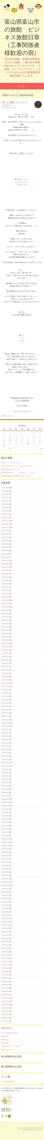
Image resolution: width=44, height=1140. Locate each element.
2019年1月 (4, 637)
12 (16, 438)
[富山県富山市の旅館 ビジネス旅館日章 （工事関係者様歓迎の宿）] (22, 9)
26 (16, 443)
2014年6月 (4, 819)
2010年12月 (5, 958)
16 (40, 438)
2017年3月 (4, 710)
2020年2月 (4, 594)
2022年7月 (4, 497)
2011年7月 (4, 935)
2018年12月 (5, 640)
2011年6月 (4, 938)
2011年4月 (4, 945)
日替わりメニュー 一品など (10, 1046)
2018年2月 (4, 673)
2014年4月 (4, 825)
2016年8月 (4, 733)
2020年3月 (4, 590)
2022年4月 (4, 507)
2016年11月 (5, 723)
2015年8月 (4, 773)
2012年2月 (4, 912)
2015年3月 (4, 789)
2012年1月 (4, 915)
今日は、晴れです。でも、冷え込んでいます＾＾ (17, 466)
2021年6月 (4, 541)
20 (22, 440)
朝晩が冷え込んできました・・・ (12, 469)
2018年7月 (4, 657)
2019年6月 (4, 620)
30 (40, 443)
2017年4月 (4, 706)
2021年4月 (4, 547)
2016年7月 (4, 736)
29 (34, 443)
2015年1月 (4, 796)
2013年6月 (4, 859)
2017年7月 (4, 696)
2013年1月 (4, 875)
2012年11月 (5, 882)
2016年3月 (4, 749)
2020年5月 (4, 584)
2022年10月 (5, 487)
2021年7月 (4, 537)
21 (28, 440)
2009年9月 (4, 1008)
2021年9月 (4, 531)
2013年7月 (4, 855)
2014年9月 (4, 809)
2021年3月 (4, 550)
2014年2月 (4, 832)
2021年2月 (4, 554)
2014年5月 (4, 822)
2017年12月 (5, 680)
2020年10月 (5, 567)
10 (4, 438)
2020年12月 (5, 560)
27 (22, 443)
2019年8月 (4, 613)
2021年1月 (4, 557)
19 (16, 440)
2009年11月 (5, 1001)
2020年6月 (4, 580)
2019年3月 (4, 630)
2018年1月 (4, 676)
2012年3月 (4, 908)
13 (22, 438)
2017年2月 (4, 713)
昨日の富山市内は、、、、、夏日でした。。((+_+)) (17, 472)
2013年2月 (4, 872)
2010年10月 (5, 965)
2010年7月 (4, 975)
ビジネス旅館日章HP (7, 1081)
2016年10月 (5, 726)
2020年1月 (4, 597)
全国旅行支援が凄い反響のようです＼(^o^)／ (16, 476)
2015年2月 (4, 792)
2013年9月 (4, 849)
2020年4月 (4, 587)
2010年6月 (4, 978)
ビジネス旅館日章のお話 (9, 1033)
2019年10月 (5, 607)
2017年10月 (5, 686)
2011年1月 (4, 955)
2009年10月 (5, 1005)
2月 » (41, 448)
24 (4, 443)
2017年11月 (5, 683)
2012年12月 (5, 879)
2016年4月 (4, 746)
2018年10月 (5, 647)
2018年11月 (5, 643)
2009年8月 (4, 1011)
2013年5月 (4, 862)
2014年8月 (4, 812)
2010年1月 (4, 995)
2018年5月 (4, 663)
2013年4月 (4, 865)
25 (10, 443)
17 (4, 440)
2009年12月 (5, 998)
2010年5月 (4, 981)
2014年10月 (5, 806)
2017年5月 (4, 703)
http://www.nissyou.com (22, 411)
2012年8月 (4, 892)
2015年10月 (5, 766)
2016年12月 (5, 719)
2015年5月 (4, 782)
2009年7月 (4, 1014)
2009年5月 (4, 1021)
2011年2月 (4, 951)
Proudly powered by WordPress (27, 1128)
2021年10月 (5, 527)
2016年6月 (4, 739)
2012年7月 (4, 895)
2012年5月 (4, 902)
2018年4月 (4, 666)
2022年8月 (4, 494)
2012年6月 (4, 898)
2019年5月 (4, 623)
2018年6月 (4, 660)
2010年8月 (4, 971)
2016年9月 (4, 729)
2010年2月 (4, 991)
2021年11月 (5, 524)
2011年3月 (4, 948)
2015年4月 (4, 786)
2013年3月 (4, 869)
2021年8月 (4, 534)
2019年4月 (4, 627)
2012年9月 (4, 889)
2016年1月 (4, 756)
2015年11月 (5, 763)
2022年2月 (4, 514)
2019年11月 (5, 603)
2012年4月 (4, 905)
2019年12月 (5, 600)
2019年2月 (4, 633)
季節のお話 (4, 1039)
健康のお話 (4, 1036)
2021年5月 (4, 544)
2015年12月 (5, 759)
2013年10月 (5, 845)
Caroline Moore (37, 1130)
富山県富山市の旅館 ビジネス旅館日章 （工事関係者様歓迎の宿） (22, 37)
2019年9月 (4, 610)
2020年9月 (4, 570)
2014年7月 (4, 816)
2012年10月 (5, 885)
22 (34, 440)
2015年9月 (4, 769)
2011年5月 (4, 941)
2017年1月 (4, 716)
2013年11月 (5, 842)
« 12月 (10, 448)
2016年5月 (4, 743)
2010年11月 (5, 961)
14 (28, 438)
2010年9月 (4, 968)
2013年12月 (5, 839)
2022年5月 (4, 504)
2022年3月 (4, 511)
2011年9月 (4, 928)
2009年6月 (4, 1018)
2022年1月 (4, 517)
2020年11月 (5, 564)
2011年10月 (5, 925)
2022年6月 (4, 501)
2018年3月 (4, 670)
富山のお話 (4, 1043)
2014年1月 (4, 835)
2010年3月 (4, 988)
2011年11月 (5, 922)
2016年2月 (4, 753)
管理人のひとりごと (7, 416)
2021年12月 (5, 521)
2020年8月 (4, 574)
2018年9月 (4, 650)
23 (40, 440)
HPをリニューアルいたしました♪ (12, 462)
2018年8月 (4, 653)
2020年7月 (4, 577)
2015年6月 (4, 779)
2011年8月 (4, 932)
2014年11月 (5, 802)
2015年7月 (4, 776)
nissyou (13, 108)
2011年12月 (5, 918)
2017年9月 (4, 690)
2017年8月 (4, 693)
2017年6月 (4, 700)
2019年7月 (4, 617)
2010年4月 (4, 985)
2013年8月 (4, 852)
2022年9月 (4, 491)
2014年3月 (4, 829)
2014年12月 (5, 799)
